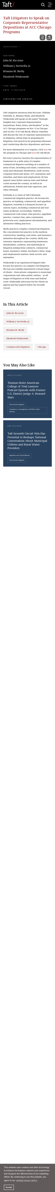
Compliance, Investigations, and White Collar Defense (24, 411)
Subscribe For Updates (18, 99)
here (46, 150)
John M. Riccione (13, 60)
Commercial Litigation (18, 347)
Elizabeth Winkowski (16, 77)
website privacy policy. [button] (26, 1180)
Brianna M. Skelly (13, 71)
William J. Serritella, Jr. (17, 66)
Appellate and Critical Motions (19, 455)
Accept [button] (9, 1187)
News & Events (10, 47)
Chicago (42, 347)
